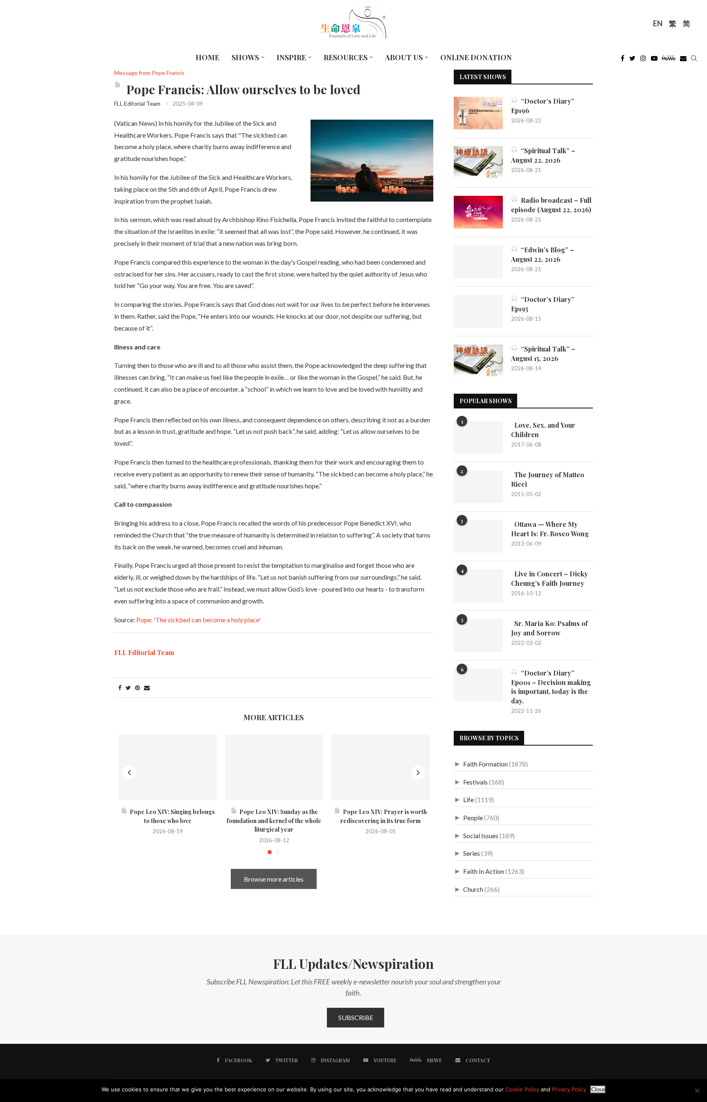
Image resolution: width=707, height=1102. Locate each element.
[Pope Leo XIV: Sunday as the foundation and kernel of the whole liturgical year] (274, 767)
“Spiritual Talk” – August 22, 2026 (543, 155)
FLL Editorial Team (137, 103)
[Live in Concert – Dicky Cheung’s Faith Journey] (478, 585)
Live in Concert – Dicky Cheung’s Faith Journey (549, 578)
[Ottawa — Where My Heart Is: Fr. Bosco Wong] (478, 536)
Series (471, 853)
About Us (404, 57)
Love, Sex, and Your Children (543, 429)
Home (207, 57)
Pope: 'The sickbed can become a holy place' (198, 620)
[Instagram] (643, 60)
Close (598, 1089)
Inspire (291, 57)
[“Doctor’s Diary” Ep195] (478, 311)
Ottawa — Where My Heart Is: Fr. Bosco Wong (550, 528)
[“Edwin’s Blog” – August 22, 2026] (478, 261)
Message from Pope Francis (149, 73)
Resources (345, 57)
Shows (245, 57)
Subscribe (355, 1017)
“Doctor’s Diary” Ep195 (542, 304)
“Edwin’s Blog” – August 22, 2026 (542, 254)
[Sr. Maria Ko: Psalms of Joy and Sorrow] (478, 635)
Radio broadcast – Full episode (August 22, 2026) (551, 204)
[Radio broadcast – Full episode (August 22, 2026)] (478, 212)
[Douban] (683, 60)
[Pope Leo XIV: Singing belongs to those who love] (168, 767)
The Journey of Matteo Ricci (547, 479)
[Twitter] (632, 60)
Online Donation (476, 57)
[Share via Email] (147, 687)
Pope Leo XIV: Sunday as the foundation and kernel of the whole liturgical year (274, 820)
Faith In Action (483, 871)
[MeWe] (668, 60)
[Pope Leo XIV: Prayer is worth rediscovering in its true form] (380, 767)
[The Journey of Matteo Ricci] (478, 486)
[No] (697, 1090)
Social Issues (480, 835)
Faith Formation (485, 764)
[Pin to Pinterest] (137, 687)
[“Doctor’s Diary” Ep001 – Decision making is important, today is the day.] (478, 685)
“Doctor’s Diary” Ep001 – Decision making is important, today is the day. (551, 687)
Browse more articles (274, 879)
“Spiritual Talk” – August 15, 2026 (543, 353)
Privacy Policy (569, 1089)
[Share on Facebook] (120, 687)
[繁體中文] (673, 24)
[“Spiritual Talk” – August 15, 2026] (478, 361)
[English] (658, 24)
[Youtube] (654, 60)
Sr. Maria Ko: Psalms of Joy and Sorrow (549, 628)
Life (468, 799)
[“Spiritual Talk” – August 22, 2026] (478, 162)
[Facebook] (622, 60)
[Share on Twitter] (128, 687)
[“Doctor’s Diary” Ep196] (478, 113)
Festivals (475, 782)
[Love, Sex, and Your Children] (478, 437)
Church (473, 889)
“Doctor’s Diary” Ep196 (542, 105)
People (473, 817)
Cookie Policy (522, 1089)
